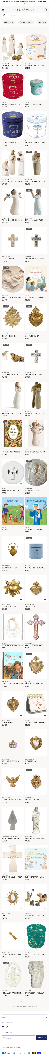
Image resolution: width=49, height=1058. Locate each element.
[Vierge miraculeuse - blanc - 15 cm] (13, 820)
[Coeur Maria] (13, 704)
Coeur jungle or (9, 606)
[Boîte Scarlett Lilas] (13, 742)
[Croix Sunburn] (13, 240)
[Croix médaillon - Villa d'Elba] (13, 858)
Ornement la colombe (11, 800)
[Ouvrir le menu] (3, 9)
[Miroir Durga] (36, 742)
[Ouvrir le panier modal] (45, 9)
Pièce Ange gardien (10, 490)
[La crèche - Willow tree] (13, 47)
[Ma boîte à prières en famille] (13, 86)
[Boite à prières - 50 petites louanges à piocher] (36, 86)
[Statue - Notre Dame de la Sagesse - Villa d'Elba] (36, 820)
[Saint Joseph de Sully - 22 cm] (36, 974)
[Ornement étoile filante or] (13, 936)
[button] (9, 22)
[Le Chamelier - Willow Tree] (36, 897)
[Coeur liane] (36, 588)
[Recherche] (4, 15)
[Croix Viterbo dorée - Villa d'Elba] (36, 627)
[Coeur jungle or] (13, 588)
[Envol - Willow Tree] (36, 202)
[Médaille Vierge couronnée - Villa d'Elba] (36, 472)
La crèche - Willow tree (12, 65)
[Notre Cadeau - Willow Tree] (36, 163)
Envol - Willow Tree (34, 220)
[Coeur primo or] (36, 781)
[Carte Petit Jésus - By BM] (13, 627)
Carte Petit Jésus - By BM (12, 645)
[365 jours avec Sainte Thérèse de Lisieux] (36, 704)
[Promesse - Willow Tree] (36, 395)
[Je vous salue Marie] (36, 511)
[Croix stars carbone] (36, 356)
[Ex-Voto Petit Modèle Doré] (36, 665)
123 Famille (16, 1047)
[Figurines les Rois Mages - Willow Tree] (13, 163)
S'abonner (41, 1038)
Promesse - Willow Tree (35, 413)
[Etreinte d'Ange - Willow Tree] (36, 433)
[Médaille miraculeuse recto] (13, 974)
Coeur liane (30, 606)
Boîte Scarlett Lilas (10, 761)
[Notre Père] (13, 511)
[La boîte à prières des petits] (36, 47)
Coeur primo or (32, 800)
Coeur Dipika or (32, 336)
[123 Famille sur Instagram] (6, 1026)
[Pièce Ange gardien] (13, 472)
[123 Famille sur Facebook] (3, 1026)
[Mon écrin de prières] (13, 433)
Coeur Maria (7, 722)
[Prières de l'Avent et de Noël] (36, 936)
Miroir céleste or (9, 916)
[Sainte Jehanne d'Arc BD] (13, 665)
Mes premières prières (34, 297)
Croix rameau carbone (35, 259)
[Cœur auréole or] (13, 549)
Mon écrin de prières (11, 452)
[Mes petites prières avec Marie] (36, 549)
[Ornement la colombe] (13, 781)
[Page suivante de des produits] (29, 1001)
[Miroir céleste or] (13, 897)
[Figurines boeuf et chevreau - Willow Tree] (13, 356)
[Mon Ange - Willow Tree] (13, 395)
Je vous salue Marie (33, 529)
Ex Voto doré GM (9, 336)
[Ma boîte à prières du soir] (13, 124)
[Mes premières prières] (36, 279)
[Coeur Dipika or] (36, 317)
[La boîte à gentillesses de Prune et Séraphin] (36, 124)
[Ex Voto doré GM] (13, 317)
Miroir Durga (31, 761)
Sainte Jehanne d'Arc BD (12, 684)
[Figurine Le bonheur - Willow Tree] (13, 202)
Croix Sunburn (8, 259)
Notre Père (6, 529)
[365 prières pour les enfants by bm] (36, 858)
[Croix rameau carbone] (36, 240)
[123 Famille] (24, 9)
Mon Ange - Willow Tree (12, 413)
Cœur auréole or (9, 568)
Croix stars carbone (34, 375)
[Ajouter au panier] (21, 58)
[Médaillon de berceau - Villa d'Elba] (13, 279)
